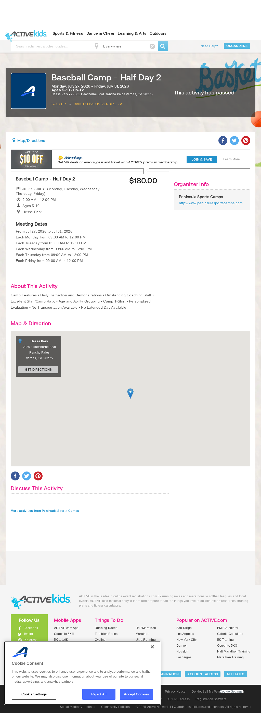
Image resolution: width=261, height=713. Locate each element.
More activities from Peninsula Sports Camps (45, 511)
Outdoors (158, 33)
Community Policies (115, 707)
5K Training (225, 640)
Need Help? (209, 46)
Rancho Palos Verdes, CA (98, 104)
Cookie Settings (34, 694)
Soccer (58, 104)
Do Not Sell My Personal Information (218, 691)
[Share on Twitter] (234, 140)
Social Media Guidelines (77, 707)
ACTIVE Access (178, 699)
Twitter (28, 634)
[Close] (152, 646)
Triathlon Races (106, 634)
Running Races (106, 628)
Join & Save (202, 159)
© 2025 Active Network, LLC (156, 707)
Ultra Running (146, 640)
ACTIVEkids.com (25, 33)
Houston (182, 651)
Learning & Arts (132, 33)
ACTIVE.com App (66, 628)
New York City (186, 640)
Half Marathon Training (233, 651)
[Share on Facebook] (222, 140)
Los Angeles (185, 634)
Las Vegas (183, 657)
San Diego (184, 628)
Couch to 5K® (64, 634)
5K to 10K (61, 640)
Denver (181, 645)
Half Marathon (146, 628)
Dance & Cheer (100, 33)
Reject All (99, 694)
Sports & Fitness (68, 33)
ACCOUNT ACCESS (202, 674)
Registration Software (211, 699)
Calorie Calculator (230, 634)
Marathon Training (230, 657)
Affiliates (235, 674)
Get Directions (38, 369)
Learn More (231, 159)
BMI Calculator (227, 628)
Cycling (100, 640)
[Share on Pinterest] (245, 140)
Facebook (31, 628)
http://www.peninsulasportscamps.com (211, 203)
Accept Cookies (136, 694)
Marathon (142, 634)
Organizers (236, 46)
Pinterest (30, 640)
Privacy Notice (175, 691)
